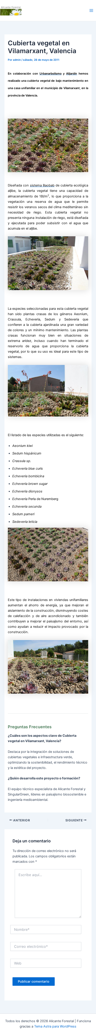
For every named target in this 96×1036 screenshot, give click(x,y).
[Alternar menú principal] (91, 10)
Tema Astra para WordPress (55, 1026)
